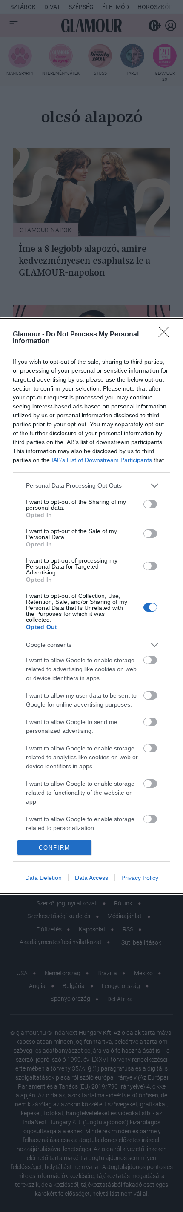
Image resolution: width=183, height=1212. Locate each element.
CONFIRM (54, 847)
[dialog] (91, 606)
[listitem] (91, 485)
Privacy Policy (139, 877)
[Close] (166, 335)
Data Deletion (43, 877)
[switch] (150, 504)
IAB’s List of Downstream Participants (101, 460)
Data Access (91, 877)
